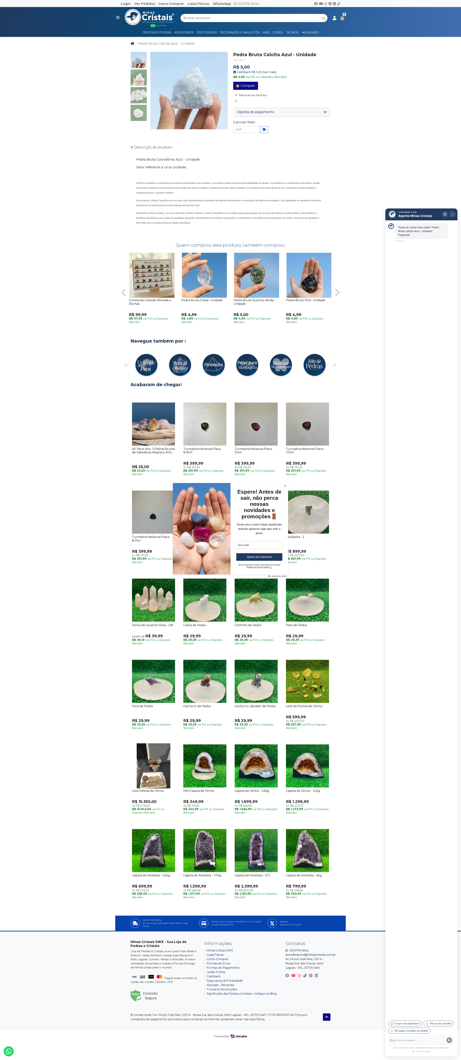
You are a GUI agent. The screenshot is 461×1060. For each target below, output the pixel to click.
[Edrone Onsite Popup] (230, 530)
